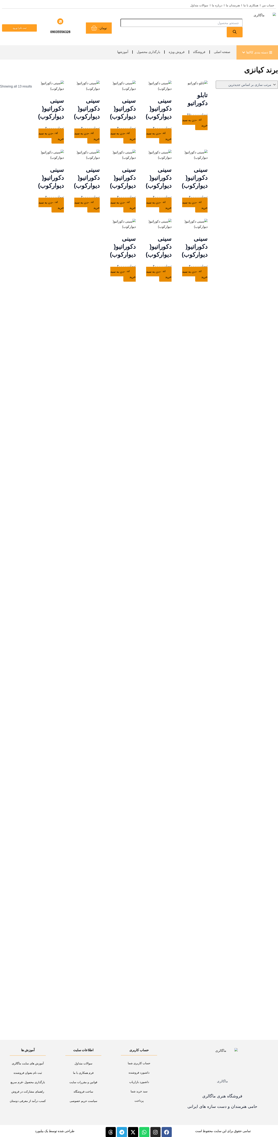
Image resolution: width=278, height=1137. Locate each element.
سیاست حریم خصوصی (83, 1101)
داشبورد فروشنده (139, 1072)
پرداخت (139, 1100)
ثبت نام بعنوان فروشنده (28, 1072)
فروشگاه (199, 52)
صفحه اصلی (222, 52)
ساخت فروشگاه (83, 1091)
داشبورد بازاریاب (139, 1082)
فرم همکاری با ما (83, 1072)
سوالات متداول (199, 5)
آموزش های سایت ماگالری (28, 1063)
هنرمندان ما (233, 5)
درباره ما (217, 5)
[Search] (235, 32)
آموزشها (122, 52)
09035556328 (60, 32)
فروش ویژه (177, 52)
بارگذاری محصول (148, 52)
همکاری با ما (250, 5)
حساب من (268, 5)
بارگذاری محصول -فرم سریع (28, 1082)
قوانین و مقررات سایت (83, 1082)
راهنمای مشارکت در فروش (27, 1091)
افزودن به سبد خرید (195, 122)
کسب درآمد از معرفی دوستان (28, 1101)
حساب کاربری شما (139, 1063)
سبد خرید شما (139, 1091)
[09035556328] (60, 21)
